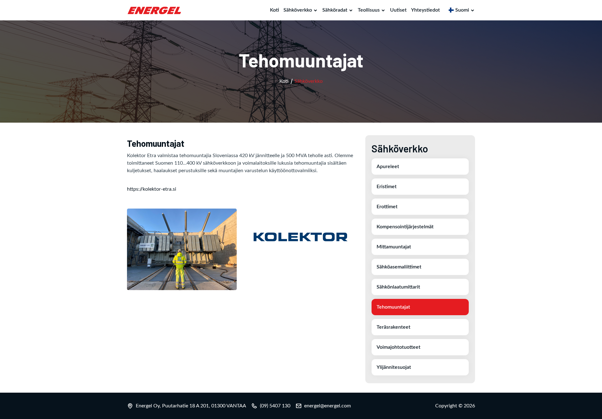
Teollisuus (369, 10)
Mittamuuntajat (394, 246)
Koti (274, 10)
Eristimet (387, 186)
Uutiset (398, 10)
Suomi (462, 10)
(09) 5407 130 (275, 405)
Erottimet (387, 206)
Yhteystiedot (425, 10)
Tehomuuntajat (393, 307)
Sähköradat (334, 10)
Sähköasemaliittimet (399, 266)
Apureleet (388, 166)
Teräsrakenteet (393, 327)
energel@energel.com (327, 405)
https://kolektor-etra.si (151, 189)
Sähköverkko (297, 10)
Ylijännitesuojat (394, 367)
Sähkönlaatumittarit (398, 286)
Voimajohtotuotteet (398, 347)
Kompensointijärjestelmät (405, 226)
